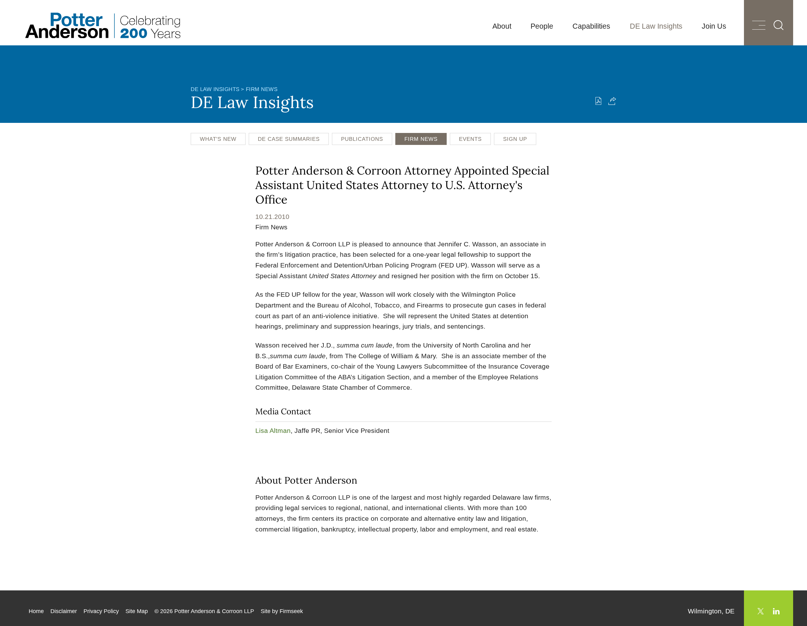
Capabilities (591, 26)
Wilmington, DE (711, 611)
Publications (362, 139)
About (501, 26)
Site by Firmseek (282, 611)
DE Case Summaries (289, 139)
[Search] (779, 25)
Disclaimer (63, 611)
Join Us (714, 26)
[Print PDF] (598, 101)
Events (470, 139)
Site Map (136, 611)
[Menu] (759, 26)
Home (36, 611)
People (542, 26)
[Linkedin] (776, 611)
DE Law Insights (656, 26)
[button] (612, 101)
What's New (218, 139)
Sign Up (515, 139)
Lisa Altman (273, 430)
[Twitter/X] (760, 611)
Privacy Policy (101, 611)
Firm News (262, 89)
